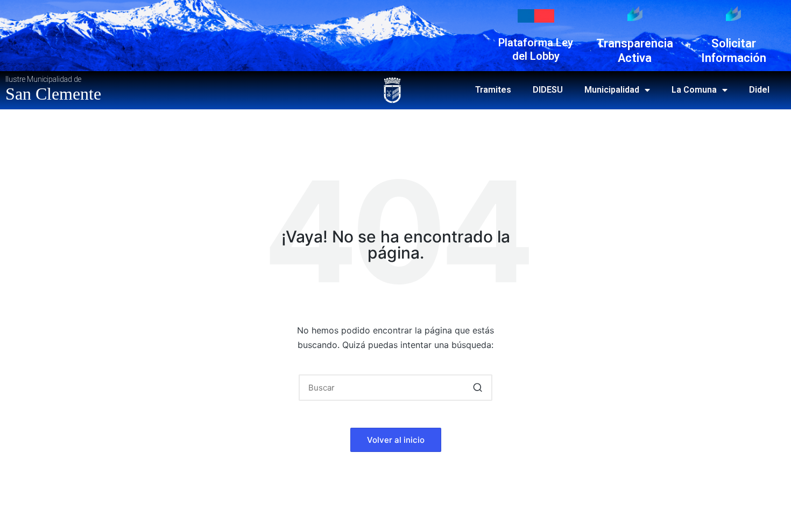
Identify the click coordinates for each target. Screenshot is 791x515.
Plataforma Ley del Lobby (535, 49)
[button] (477, 387)
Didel (759, 90)
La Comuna (694, 90)
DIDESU (548, 90)
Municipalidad (611, 90)
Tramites (493, 90)
